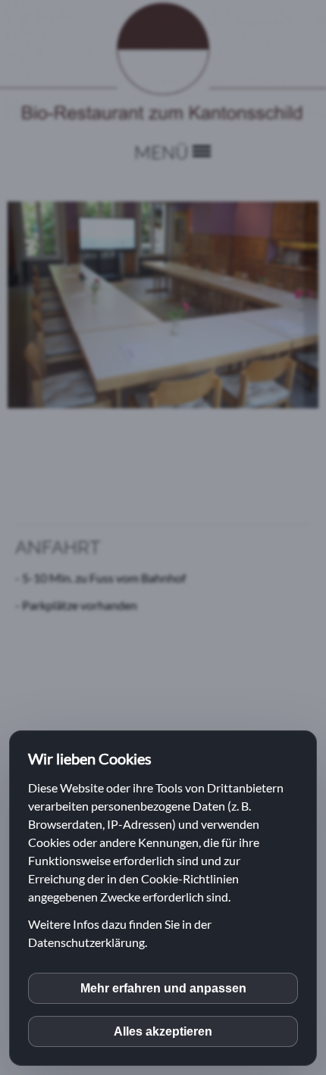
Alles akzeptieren (163, 1031)
